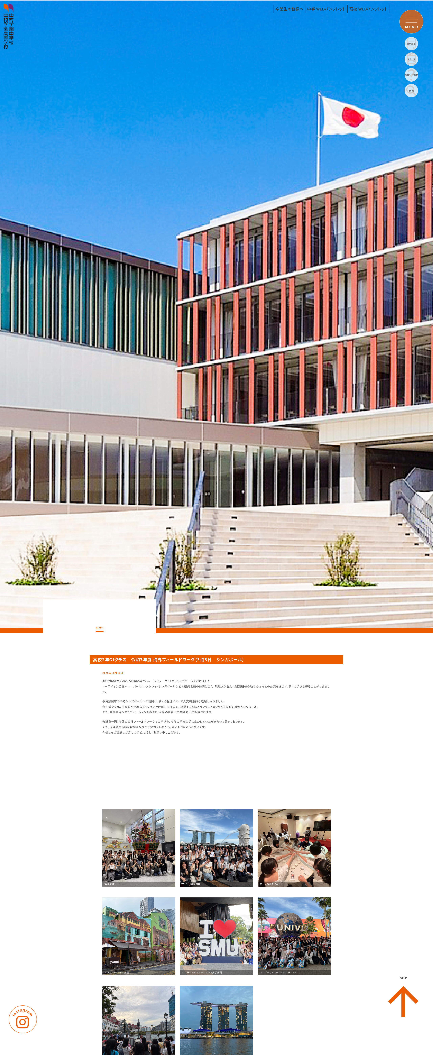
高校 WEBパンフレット (368, 9)
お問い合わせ (411, 74)
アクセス (411, 59)
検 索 (411, 90)
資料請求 (411, 43)
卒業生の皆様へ (289, 9)
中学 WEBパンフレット (326, 9)
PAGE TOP (403, 978)
